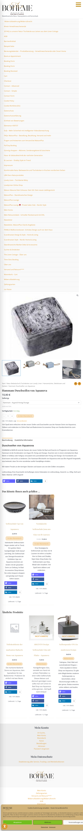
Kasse (41, 741)
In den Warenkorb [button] (14, 538)
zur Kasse (7, 289)
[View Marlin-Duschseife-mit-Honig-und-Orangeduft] (31, 364)
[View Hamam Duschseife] (11, 368)
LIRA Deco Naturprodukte (14, 175)
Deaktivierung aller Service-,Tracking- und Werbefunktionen (41, 762)
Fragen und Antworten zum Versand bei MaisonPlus (24, 140)
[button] (77, 295)
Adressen (41, 746)
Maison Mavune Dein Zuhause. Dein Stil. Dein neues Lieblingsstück (29, 190)
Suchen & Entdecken (12, 250)
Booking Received (10, 71)
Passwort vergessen (41, 749)
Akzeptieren (17, 822)
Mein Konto (8, 210)
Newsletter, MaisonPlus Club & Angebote (19, 225)
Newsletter (8, 220)
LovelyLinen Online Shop (13, 185)
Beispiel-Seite (9, 46)
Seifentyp (5, 398)
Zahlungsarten (9, 284)
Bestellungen (41, 743)
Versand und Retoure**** (14, 269)
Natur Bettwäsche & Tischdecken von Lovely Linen (24, 383)
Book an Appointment (12, 56)
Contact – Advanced (11, 86)
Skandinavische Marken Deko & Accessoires (20, 245)
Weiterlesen (41, 664)
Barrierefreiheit (10, 41)
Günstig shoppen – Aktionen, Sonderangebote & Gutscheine (27, 150)
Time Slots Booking (11, 259)
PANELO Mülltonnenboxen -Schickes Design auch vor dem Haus (28, 230)
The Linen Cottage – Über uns (15, 255)
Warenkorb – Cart (11, 274)
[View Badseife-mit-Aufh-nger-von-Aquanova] (71, 369)
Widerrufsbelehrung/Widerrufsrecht (18, 21)
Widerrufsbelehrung (12, 279)
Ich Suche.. (41, 733)
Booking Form (9, 61)
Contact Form (9, 96)
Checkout (7, 81)
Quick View (14, 518)
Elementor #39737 (11, 126)
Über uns (7, 264)
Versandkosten (22, 421)
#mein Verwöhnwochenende (15, 26)
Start (3, 383)
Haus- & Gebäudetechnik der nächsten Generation (23, 155)
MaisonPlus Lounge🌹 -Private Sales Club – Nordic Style (25, 205)
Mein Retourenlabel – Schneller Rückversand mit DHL (24, 215)
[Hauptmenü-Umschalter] (79, 9)
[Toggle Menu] (78, 4)
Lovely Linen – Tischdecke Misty (16, 180)
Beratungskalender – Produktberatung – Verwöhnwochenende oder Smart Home (35, 51)
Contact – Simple (10, 91)
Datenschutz (44, 827)
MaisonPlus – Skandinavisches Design (18, 195)
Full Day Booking (10, 145)
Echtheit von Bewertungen (14, 121)
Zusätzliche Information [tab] (24, 440)
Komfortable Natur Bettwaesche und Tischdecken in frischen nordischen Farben (34, 170)
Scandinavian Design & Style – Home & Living (21, 235)
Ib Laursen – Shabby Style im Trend (17, 160)
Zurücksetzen (6, 406)
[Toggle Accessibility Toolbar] (5, 826)
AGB (5, 36)
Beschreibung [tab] (7, 440)
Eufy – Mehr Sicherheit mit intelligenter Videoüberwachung (26, 130)
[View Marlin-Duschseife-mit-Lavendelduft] (51, 364)
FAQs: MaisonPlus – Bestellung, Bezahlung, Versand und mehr (27, 135)
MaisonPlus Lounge (11, 200)
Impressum (52, 827)
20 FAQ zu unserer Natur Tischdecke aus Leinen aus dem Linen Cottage (31, 31)
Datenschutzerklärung (12, 116)
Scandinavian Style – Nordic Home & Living (20, 240)
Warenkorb (41, 738)
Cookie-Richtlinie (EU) (12, 106)
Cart (5, 76)
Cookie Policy (9, 101)
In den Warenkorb (25, 416)
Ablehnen (47, 822)
